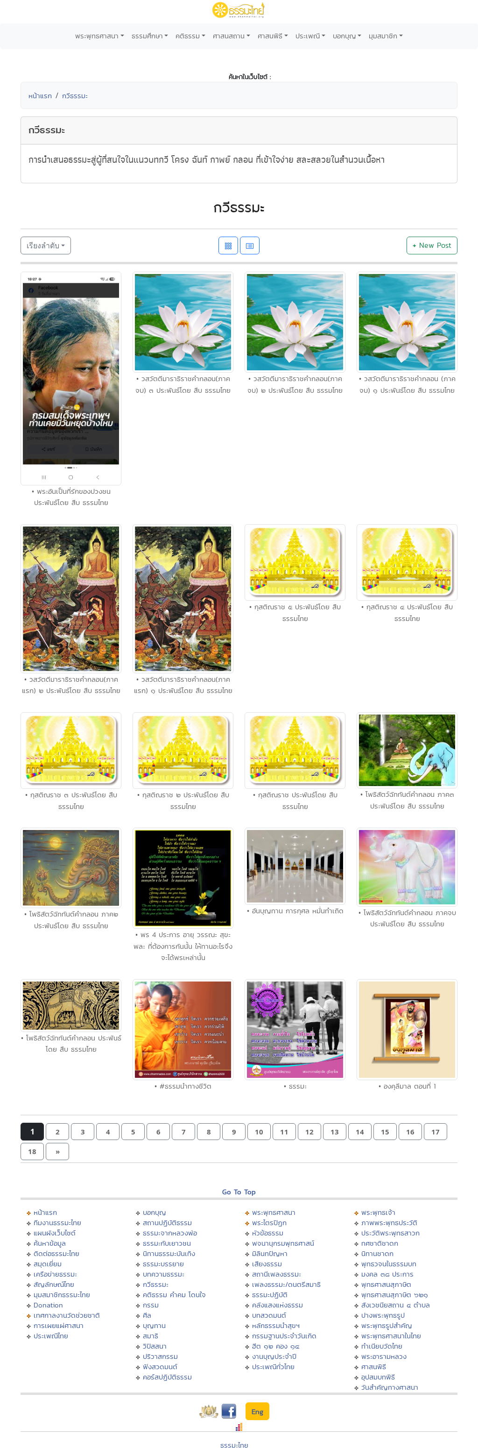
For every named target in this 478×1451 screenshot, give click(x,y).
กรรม (151, 1305)
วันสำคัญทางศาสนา (389, 1387)
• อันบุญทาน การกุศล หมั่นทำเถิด (295, 911)
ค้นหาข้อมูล (50, 1243)
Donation (48, 1305)
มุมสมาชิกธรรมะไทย (62, 1294)
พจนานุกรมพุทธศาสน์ (283, 1243)
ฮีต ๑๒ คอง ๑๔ (275, 1346)
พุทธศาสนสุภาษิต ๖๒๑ (394, 1294)
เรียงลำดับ (43, 245)
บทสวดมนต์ (269, 1315)
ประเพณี (307, 36)
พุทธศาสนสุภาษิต (386, 1284)
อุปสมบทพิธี (378, 1377)
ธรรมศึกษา (147, 36)
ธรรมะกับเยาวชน (167, 1243)
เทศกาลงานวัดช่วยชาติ (67, 1315)
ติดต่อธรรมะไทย (56, 1253)
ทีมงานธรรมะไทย (57, 1222)
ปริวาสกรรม (160, 1356)
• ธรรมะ (295, 1086)
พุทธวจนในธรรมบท (388, 1264)
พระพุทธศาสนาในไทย (391, 1336)
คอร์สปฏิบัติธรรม (167, 1377)
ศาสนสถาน (229, 36)
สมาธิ (150, 1336)
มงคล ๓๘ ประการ (387, 1274)
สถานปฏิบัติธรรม (167, 1222)
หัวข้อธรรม (267, 1233)
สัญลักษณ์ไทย (54, 1284)
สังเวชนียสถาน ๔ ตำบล (395, 1305)
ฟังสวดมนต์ (160, 1367)
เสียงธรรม (267, 1264)
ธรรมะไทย (234, 1445)
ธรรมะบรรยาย (163, 1264)
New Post (432, 245)
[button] (57, 1132)
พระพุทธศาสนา (97, 36)
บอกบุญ (344, 36)
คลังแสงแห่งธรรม (277, 1305)
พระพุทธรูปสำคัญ (386, 1325)
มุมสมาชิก (383, 36)
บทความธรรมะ (163, 1274)
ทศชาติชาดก (379, 1243)
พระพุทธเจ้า (378, 1212)
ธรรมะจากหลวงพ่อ (170, 1233)
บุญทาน (154, 1325)
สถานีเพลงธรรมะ (276, 1274)
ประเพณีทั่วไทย (273, 1367)
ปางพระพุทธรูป (383, 1315)
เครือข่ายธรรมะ (55, 1274)
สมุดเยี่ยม (48, 1264)
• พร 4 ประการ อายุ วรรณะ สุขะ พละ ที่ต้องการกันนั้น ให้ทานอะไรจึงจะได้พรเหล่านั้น (183, 946)
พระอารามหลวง (384, 1356)
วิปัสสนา (155, 1346)
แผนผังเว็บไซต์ (55, 1233)
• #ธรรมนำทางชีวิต (183, 1086)
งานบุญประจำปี (274, 1356)
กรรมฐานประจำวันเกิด (284, 1336)
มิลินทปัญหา (270, 1253)
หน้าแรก (40, 96)
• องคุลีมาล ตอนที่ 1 (407, 1086)
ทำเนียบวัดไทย (381, 1346)
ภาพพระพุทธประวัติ (389, 1222)
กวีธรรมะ (75, 96)
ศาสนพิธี (270, 36)
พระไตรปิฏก (269, 1222)
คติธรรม (188, 36)
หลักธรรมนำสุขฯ (276, 1325)
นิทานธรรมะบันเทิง (169, 1253)
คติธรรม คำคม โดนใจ (174, 1294)
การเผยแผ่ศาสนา (59, 1325)
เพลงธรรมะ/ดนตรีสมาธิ (286, 1284)
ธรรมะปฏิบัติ (270, 1294)
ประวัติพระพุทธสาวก (390, 1233)
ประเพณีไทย (51, 1336)
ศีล (147, 1315)
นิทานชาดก (377, 1253)
